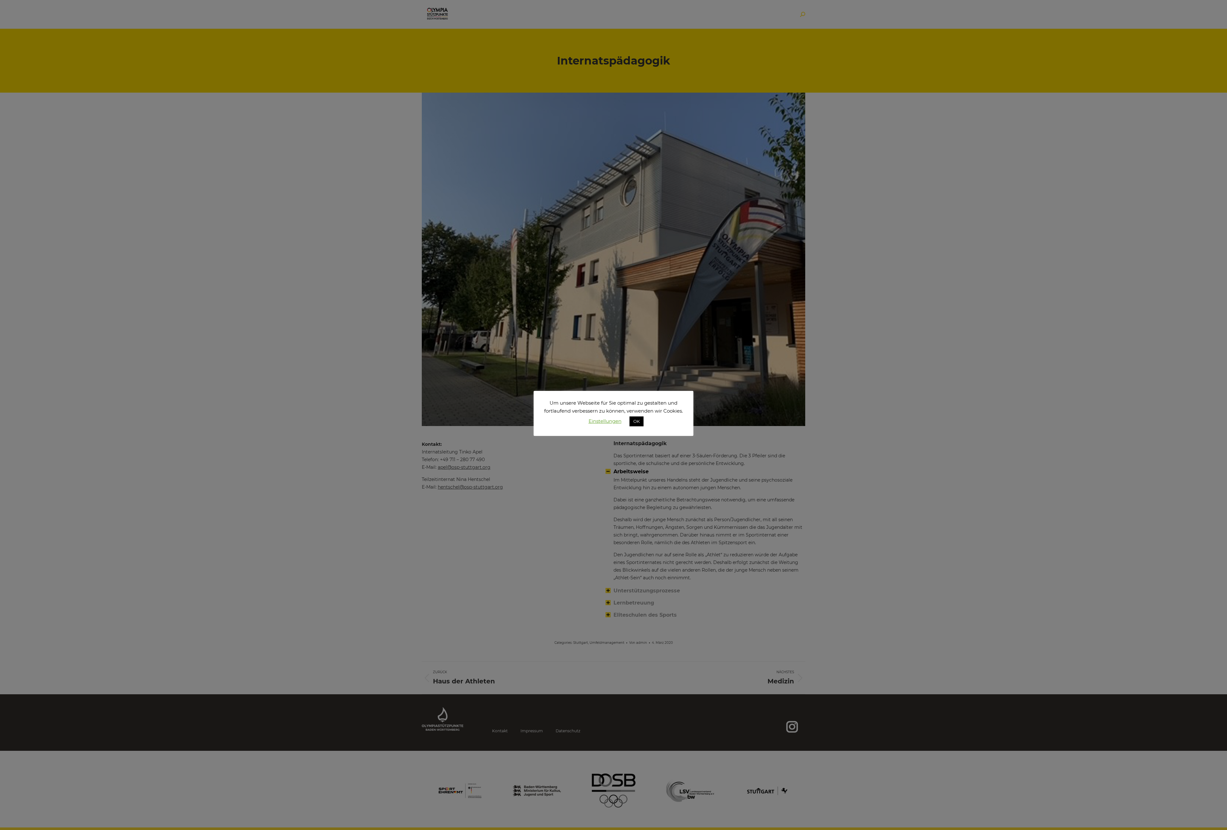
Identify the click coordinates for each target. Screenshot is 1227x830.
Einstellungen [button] (605, 421)
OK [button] (636, 421)
